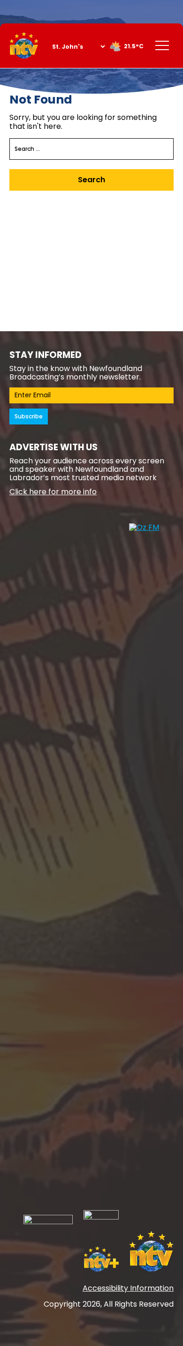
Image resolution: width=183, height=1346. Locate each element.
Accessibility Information (128, 1288)
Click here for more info (53, 491)
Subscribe (29, 416)
